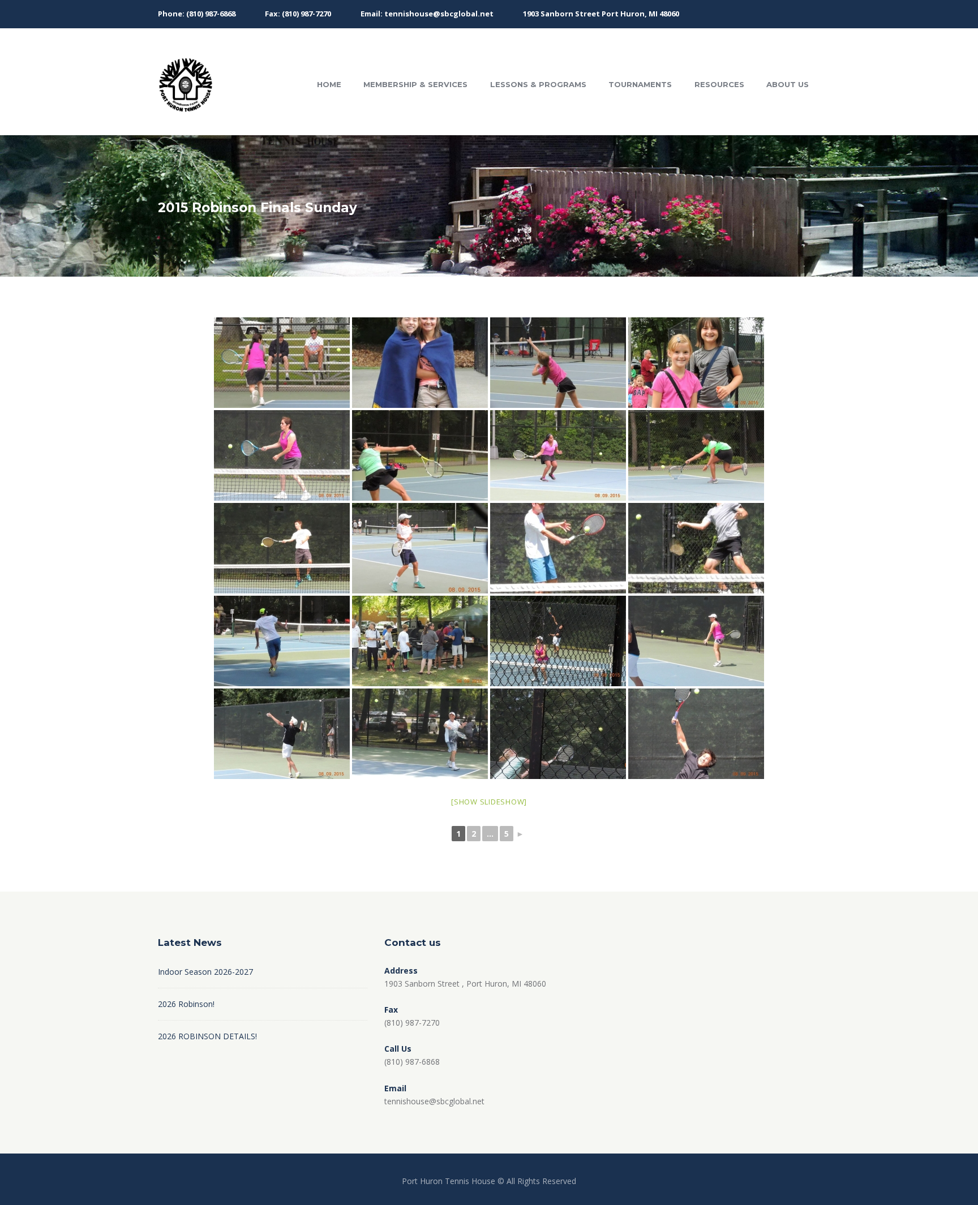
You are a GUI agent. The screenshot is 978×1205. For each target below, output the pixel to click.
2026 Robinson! (186, 1004)
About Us (787, 84)
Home (329, 84)
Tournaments (640, 84)
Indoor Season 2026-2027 (205, 971)
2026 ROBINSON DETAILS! (207, 1036)
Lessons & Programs (538, 84)
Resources (719, 84)
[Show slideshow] (489, 802)
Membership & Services (415, 84)
